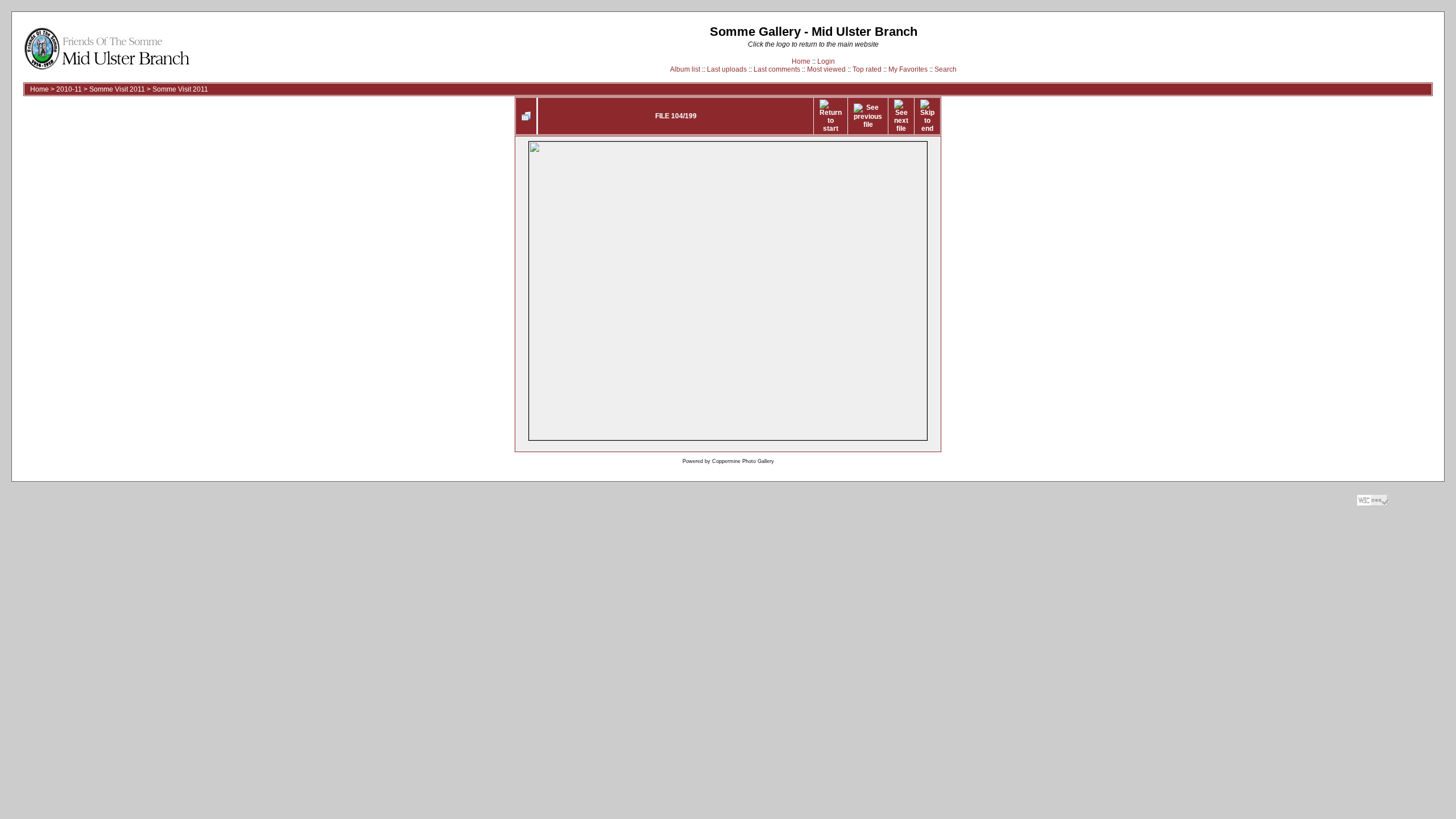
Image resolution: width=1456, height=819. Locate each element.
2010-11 (69, 89)
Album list (685, 69)
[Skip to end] (927, 116)
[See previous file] (868, 116)
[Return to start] (830, 116)
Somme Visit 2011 (117, 89)
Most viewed (826, 69)
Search (945, 69)
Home (801, 61)
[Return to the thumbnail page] (526, 116)
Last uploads (727, 69)
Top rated (867, 69)
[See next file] (901, 116)
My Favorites (908, 69)
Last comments (777, 69)
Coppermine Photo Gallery (743, 461)
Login (826, 61)
